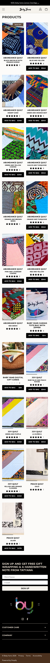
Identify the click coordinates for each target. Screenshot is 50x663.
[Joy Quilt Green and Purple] (13, 412)
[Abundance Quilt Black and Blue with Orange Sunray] (13, 38)
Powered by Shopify (9, 660)
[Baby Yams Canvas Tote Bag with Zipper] (37, 304)
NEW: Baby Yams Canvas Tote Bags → (25, 3)
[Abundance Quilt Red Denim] (13, 304)
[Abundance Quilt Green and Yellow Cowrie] (13, 143)
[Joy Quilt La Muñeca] (37, 412)
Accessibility (37, 656)
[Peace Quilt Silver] (13, 519)
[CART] (46, 9)
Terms (28, 656)
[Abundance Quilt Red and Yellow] (37, 250)
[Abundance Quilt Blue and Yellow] (37, 38)
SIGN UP (25, 588)
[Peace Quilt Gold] (37, 464)
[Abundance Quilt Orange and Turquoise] (37, 197)
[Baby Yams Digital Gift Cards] (13, 358)
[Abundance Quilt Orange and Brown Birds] (13, 197)
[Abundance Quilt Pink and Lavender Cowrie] (13, 250)
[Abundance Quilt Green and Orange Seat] (37, 91)
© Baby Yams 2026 (9, 656)
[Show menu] (3, 9)
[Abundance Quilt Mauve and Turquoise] (37, 143)
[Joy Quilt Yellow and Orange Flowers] (13, 464)
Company (7, 635)
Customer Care (10, 627)
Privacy (21, 656)
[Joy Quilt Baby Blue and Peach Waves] (37, 358)
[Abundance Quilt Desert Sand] (13, 91)
